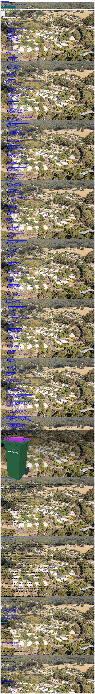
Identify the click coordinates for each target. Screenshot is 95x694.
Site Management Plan (12, 111)
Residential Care (11, 260)
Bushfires (10, 171)
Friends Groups (11, 324)
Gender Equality (11, 69)
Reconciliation (9, 81)
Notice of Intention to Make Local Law (14, 408)
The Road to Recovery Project (14, 346)
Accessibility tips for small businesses (16, 277)
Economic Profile (9, 375)
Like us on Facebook (7, 678)
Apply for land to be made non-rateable (16, 241)
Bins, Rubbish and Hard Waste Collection (16, 184)
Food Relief (8, 308)
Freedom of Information (13, 31)
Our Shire (8, 72)
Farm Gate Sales (11, 369)
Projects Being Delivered (13, 50)
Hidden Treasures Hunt (13, 344)
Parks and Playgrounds (13, 359)
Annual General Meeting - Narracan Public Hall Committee (18, 392)
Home (4, 431)
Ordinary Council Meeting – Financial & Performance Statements (19, 418)
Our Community (6, 257)
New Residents (9, 218)
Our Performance (11, 79)
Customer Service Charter (13, 30)
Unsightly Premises (12, 212)
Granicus (21, 692)
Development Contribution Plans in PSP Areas (17, 126)
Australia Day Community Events (15, 295)
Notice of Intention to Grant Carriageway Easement (16, 384)
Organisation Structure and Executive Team (14, 70)
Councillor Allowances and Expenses (16, 60)
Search (2, 17)
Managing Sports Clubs (13, 330)
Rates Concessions (12, 236)
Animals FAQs (11, 36)
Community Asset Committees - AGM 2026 (15, 428)
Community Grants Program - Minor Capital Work (18, 318)
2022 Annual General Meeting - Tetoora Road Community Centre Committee (21, 387)
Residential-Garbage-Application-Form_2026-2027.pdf (16, 620)
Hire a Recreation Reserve (13, 329)
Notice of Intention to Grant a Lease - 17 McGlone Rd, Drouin (18, 419)
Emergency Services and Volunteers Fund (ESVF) (18, 242)
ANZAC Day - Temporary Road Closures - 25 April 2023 (17, 396)
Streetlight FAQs (11, 42)
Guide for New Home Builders (12, 124)
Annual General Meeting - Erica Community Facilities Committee (19, 395)
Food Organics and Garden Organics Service (17, 183)
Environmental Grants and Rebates (15, 193)
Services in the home (12, 259)
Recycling (10, 191)
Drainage (10, 245)
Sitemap (20, 691)
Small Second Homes (12, 88)
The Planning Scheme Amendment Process (17, 134)
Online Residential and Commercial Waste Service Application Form (15, 609)
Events (7, 348)
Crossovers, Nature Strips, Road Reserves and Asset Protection (21, 89)
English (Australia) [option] (11, 9)
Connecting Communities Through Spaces (14, 302)
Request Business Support (11, 372)
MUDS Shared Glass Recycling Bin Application (14, 613)
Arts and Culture (9, 340)
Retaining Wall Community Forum (15, 141)
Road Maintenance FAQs (13, 40)
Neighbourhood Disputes (13, 208)
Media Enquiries (11, 29)
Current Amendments (12, 133)
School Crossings (11, 211)
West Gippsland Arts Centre (14, 343)
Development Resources (11, 125)
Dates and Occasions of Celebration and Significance (19, 354)
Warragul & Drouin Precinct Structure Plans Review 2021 (20, 121)
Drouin (9, 114)
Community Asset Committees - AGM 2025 (15, 427)
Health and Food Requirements (14, 222)
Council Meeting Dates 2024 (11, 405)
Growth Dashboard (12, 75)
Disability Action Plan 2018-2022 (15, 275)
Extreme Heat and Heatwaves (14, 227)
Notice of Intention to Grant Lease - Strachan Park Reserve (18, 401)
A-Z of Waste (11, 203)
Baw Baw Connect (12, 313)
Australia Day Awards (12, 294)
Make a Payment (9, 44)
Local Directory (11, 326)
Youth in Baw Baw (10, 335)
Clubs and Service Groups (13, 262)
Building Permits (11, 87)
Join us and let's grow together (14, 65)
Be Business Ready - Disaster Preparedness (17, 177)
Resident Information (7, 150)
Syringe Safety (11, 228)
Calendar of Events (12, 351)
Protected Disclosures (27, 691)
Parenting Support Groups (13, 284)
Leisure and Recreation (10, 355)
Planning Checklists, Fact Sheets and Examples (18, 110)
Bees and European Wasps (13, 164)
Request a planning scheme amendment (16, 135)
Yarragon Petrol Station (13, 139)
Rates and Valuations (10, 231)
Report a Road (11, 26)
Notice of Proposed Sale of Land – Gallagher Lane (16, 425)
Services (10, 266)
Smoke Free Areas (12, 229)
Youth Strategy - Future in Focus (15, 338)
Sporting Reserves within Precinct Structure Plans (18, 123)
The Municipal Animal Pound (14, 153)
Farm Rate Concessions (13, 234)
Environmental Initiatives (13, 194)
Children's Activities (12, 282)
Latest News (8, 53)
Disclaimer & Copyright (5, 691)
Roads (9, 244)
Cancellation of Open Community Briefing (14, 389)
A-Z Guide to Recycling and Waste (12, 611)
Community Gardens (12, 310)
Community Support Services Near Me (16, 230)
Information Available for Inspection (15, 66)
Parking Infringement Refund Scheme (13, 256)
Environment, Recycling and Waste (13, 179)
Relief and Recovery (12, 172)
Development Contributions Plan (15, 119)
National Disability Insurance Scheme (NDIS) (17, 272)
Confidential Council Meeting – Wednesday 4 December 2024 (18, 420)
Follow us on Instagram (8, 681)
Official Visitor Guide (12, 366)
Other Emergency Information (14, 176)
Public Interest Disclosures (13, 32)
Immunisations (11, 225)
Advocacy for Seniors (12, 269)
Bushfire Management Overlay (14, 128)
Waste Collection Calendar (10, 617)
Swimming (10, 361)
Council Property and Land (11, 303)
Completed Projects (12, 51)
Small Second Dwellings (11, 143)
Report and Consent (12, 90)
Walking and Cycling (12, 362)
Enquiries (10, 24)
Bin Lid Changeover (12, 200)
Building (7, 86)
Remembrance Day (12, 299)
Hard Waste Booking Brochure (11, 612)
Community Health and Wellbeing (13, 300)
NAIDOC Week (11, 297)
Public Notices (9, 54)
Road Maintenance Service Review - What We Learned (19, 247)
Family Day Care (11, 281)
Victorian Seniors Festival (13, 264)
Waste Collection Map (9, 616)
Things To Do (6, 339)
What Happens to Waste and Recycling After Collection (19, 197)
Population (10, 74)
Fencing (10, 94)
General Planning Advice (13, 101)
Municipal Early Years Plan (13, 289)
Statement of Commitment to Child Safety (14, 82)
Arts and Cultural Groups (13, 322)
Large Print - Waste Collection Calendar (13, 618)
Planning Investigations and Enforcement (14, 112)
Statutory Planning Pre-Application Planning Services (19, 99)
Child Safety (10, 288)
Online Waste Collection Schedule (9, 610)
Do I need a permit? (10, 373)
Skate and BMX (11, 360)
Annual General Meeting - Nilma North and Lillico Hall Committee (19, 394)
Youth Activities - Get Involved (14, 336)
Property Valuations (12, 238)
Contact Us (8, 22)
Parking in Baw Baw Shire (13, 249)
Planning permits (9, 97)
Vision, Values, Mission (13, 68)
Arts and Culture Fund (12, 345)
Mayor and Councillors (13, 57)
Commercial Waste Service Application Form (14, 619)
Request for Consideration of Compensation (17, 43)
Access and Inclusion (10, 270)
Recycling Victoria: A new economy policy (56, 567)
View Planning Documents (13, 98)
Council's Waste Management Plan (15, 190)
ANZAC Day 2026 (12, 293)
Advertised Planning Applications (15, 106)
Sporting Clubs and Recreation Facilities (14, 328)
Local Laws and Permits (11, 204)
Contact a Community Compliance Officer (17, 167)
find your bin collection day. (29, 494)
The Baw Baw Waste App (13, 182)
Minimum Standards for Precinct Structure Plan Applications (20, 130)
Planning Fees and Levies (13, 105)
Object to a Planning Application (15, 109)
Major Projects (9, 48)
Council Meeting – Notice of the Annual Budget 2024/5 (17, 409)
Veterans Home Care (12, 263)
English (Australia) (14, 4)
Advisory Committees (12, 64)
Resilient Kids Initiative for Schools (15, 178)
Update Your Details (10, 45)
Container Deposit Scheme (13, 199)
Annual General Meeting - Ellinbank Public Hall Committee (18, 386)
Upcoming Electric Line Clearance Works (14, 388)
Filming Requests (11, 353)
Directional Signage (12, 251)
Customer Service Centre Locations (15, 23)
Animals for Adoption (12, 155)
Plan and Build (6, 83)
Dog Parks (10, 160)
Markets (10, 352)
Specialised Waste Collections (14, 192)
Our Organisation (9, 62)
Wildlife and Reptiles (12, 165)
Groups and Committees (11, 321)
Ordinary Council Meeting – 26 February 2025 (15, 426)
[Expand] (11, 21)
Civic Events (8, 292)
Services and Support (12, 337)
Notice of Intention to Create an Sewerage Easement (16, 403)
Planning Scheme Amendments (12, 131)
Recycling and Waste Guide (10, 615)
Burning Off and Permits (13, 206)
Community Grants (10, 316)
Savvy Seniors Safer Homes (14, 265)
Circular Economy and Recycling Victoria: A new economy (20, 198)
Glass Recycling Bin (12, 187)
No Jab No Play (11, 287)
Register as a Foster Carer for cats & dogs (16, 159)
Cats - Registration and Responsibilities (16, 157)
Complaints (10, 25)
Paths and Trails (9, 220)
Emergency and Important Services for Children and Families (20, 286)
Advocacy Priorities (10, 47)
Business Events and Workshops (12, 374)
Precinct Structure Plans (13, 120)
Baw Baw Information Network (14, 169)
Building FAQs (11, 37)
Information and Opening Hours (7, 669)
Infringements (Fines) (10, 216)
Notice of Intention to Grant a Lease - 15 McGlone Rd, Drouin (18, 414)
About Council (6, 46)
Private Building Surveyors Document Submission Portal (19, 95)
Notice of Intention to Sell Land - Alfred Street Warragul (17, 402)
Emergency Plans (11, 175)
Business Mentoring (10, 376)
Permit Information (12, 104)
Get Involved (8, 309)
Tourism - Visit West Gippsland (12, 364)
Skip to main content (5, 1)
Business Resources (10, 380)
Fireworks (10, 214)
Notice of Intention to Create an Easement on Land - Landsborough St (20, 413)
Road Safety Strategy (12, 253)
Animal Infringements (12, 162)
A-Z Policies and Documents (14, 77)
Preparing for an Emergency (14, 170)
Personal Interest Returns (13, 61)
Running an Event (12, 350)
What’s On (10, 367)
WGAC (2, 666)
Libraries (10, 358)
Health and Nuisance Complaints (15, 226)
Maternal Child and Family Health (15, 280)
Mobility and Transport (13, 273)
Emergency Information (10, 168)
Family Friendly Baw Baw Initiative (15, 285)
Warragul (10, 116)
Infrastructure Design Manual (14, 127)
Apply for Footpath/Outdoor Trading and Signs (15, 215)
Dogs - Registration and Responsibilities (16, 156)
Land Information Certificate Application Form (17, 240)
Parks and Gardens (9, 219)
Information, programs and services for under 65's (18, 271)
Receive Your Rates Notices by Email (16, 233)
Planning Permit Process (13, 103)
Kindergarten (11, 279)
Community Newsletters (11, 301)
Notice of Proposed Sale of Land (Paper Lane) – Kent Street (18, 424)
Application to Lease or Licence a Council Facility (18, 304)
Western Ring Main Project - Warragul (16, 140)
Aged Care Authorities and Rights (15, 267)
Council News (6, 683)
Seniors (7, 258)
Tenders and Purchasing (13, 67)
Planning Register (12, 108)
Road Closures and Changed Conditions (16, 250)
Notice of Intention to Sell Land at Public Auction (16, 398)
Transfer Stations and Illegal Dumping (16, 185)
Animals (7, 152)
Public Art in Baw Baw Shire (14, 347)
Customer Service (6, 21)
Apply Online (11, 102)
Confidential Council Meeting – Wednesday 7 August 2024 (18, 411)
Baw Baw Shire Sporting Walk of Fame (16, 333)
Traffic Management (12, 252)
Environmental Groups (13, 323)
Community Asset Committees (14, 331)
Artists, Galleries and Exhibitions (15, 341)
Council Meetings (9, 52)
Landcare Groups (11, 325)
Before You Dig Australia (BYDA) (13, 84)
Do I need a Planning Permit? (14, 145)
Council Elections (12, 59)
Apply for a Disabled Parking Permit (15, 205)
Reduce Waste (11, 201)
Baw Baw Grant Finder (13, 319)
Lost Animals (11, 154)
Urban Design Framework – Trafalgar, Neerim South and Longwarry (22, 117)
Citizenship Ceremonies (13, 296)
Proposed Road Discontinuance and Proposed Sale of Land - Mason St (20, 399)
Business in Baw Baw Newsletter (12, 379)
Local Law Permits (12, 209)
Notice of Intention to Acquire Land (13, 421)
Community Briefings (12, 58)
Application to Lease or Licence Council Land (17, 306)
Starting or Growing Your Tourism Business (17, 368)
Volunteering (11, 314)
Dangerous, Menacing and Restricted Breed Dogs (18, 163)
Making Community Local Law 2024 (13, 412)
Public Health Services (10, 221)
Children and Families (10, 278)
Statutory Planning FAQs (13, 38)
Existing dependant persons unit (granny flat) (17, 148)
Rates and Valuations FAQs (14, 39)
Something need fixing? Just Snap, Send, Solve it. (18, 33)
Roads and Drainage (10, 243)
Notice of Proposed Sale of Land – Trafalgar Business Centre (18, 404)
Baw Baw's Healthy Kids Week (14, 291)
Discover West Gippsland (13, 365)
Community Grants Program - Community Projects (18, 317)
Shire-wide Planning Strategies (14, 118)
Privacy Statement (9, 80)
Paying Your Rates (12, 237)
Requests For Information (13, 92)
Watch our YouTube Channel (9, 685)
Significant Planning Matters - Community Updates (16, 137)
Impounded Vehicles (12, 207)
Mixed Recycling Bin (12, 189)
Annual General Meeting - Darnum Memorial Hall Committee (18, 391)
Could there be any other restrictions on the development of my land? (22, 147)
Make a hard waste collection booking (10, 608)
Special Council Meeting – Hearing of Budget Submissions (18, 406)
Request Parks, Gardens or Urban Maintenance (17, 28)
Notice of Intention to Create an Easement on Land (16, 410)
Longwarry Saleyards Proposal (14, 138)
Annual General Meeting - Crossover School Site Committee (18, 390)
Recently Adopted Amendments (14, 132)
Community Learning (12, 311)
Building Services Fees (13, 96)
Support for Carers (12, 274)
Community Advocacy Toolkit (14, 315)
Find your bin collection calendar (15, 181)
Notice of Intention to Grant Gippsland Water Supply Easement (18, 383)
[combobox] (8, 7)
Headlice (10, 223)
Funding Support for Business (12, 377)
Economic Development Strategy (12, 381)
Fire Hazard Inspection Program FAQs (16, 174)
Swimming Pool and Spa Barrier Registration (17, 91)
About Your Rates (12, 235)
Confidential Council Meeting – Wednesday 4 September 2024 (18, 416)
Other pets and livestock (13, 161)
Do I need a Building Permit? (14, 146)
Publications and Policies (11, 76)
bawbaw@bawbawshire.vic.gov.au (10, 642)
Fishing (9, 357)
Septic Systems (11, 196)
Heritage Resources (10, 142)
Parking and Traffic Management (12, 248)
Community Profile (12, 73)
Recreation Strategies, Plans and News (16, 332)
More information (11, 149)
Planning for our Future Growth (12, 113)
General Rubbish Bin (12, 186)
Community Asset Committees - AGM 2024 (15, 397)
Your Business (6, 370)
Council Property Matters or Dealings (16, 307)
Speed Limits (11, 255)
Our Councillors (9, 55)
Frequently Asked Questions (11, 35)
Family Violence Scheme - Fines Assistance (17, 213)
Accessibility (35, 691)
